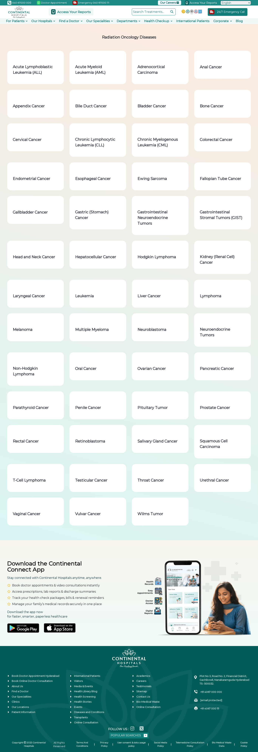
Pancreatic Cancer (217, 368)
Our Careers (168, 2)
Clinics (15, 701)
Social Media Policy (160, 744)
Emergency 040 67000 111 (93, 2)
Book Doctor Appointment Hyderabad (35, 675)
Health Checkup (156, 21)
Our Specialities (98, 21)
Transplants (81, 717)
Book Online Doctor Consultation (32, 680)
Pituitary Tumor (152, 407)
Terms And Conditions (82, 744)
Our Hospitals (41, 21)
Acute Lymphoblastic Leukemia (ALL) (33, 70)
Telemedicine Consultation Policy (190, 744)
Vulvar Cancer (88, 514)
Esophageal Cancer (93, 178)
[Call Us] (7, 718)
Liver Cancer (149, 296)
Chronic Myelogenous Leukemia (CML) (157, 142)
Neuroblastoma (151, 329)
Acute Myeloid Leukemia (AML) (90, 70)
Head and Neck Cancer (34, 257)
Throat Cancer (150, 480)
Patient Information (23, 712)
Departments (127, 21)
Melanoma (22, 329)
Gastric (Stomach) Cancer (92, 215)
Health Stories (82, 701)
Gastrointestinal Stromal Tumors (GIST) (221, 215)
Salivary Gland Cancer (157, 441)
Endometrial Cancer (31, 178)
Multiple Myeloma (92, 329)
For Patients (15, 21)
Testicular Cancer (91, 480)
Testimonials (143, 686)
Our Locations (20, 706)
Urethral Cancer (214, 480)
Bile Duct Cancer (91, 106)
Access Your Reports (203, 3)
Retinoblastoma (90, 441)
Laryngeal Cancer (29, 296)
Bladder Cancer (151, 106)
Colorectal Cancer (216, 139)
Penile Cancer (88, 407)
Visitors (78, 680)
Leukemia (84, 296)
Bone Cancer (212, 106)
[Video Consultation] (7, 706)
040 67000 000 (21, 2)
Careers (141, 680)
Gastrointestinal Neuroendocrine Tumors (152, 218)
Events (78, 706)
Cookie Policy (244, 744)
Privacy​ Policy (104, 744)
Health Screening (85, 696)
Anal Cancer (211, 67)
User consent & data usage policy (131, 744)
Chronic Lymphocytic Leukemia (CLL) (95, 142)
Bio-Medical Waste (148, 701)
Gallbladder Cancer (30, 212)
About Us (17, 686)
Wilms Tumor (150, 514)
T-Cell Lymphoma (29, 480)
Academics (143, 675)
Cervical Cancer (27, 139)
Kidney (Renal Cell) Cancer (217, 259)
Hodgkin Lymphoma (156, 257)
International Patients (192, 21)
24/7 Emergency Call (231, 12)
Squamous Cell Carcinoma (214, 444)
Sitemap (141, 691)
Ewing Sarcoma (152, 178)
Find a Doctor (69, 21)
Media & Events (83, 686)
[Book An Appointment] (7, 730)
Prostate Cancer (215, 407)
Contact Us (143, 696)
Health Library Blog (85, 691)
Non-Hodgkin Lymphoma (25, 371)
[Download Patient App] (7, 741)
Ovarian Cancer (151, 368)
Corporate (221, 21)
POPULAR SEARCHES (126, 735)
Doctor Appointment (53, 2)
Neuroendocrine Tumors (215, 332)
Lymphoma (210, 296)
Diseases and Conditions (89, 712)
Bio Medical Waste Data (221, 744)
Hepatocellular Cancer (95, 257)
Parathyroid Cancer (31, 407)
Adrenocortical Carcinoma (151, 70)
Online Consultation (86, 722)
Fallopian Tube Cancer (220, 178)
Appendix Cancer (29, 106)
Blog (239, 21)
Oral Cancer (86, 368)
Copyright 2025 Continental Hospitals (29, 744)
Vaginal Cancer (26, 514)
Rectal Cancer (26, 441)
